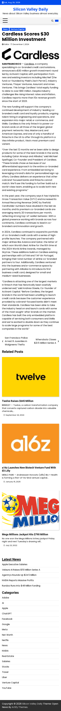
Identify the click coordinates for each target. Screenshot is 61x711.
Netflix (5, 640)
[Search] (52, 21)
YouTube (6, 687)
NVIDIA (5, 650)
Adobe (5, 597)
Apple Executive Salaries (14, 564)
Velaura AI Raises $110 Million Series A (21, 569)
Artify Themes (20, 707)
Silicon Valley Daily (30, 9)
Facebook (7, 618)
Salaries (6, 661)
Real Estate (8, 656)
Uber (4, 677)
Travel (5, 672)
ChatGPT (7, 613)
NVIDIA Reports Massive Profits (18, 580)
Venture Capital (17, 29)
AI (3, 603)
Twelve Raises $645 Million (17, 400)
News (5, 29)
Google (6, 624)
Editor (6, 44)
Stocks (5, 666)
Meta (5, 629)
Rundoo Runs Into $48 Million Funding (21, 585)
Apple (5, 608)
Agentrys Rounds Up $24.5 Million (19, 574)
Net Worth (7, 634)
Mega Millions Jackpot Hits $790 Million (25, 534)
